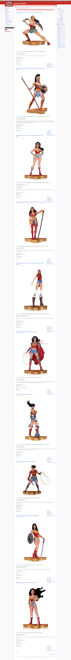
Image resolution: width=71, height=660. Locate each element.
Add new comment (18, 131)
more (57, 48)
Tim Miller (48, 648)
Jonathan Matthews (49, 328)
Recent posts (7, 20)
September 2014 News (50, 459)
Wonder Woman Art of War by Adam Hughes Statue (27, 582)
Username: (61, 13)
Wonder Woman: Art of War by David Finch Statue (26, 331)
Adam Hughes (49, 645)
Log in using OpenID (60, 18)
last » (17, 653)
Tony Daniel (48, 460)
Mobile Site (60, 1)
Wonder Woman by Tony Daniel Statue (24, 394)
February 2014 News (49, 647)
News (64, 1)
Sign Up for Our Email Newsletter (8, 25)
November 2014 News (50, 392)
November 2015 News (50, 133)
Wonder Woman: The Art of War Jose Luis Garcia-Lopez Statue (29, 12)
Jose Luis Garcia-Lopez (50, 64)
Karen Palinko (49, 132)
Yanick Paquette (49, 582)
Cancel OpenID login (60, 19)
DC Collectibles (49, 63)
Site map (7, 23)
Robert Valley (48, 329)
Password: (61, 15)
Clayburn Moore (49, 389)
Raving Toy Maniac (34, 656)
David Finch (48, 390)
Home (17, 5)
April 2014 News (49, 577)
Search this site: (7, 7)
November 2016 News (50, 65)
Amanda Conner (49, 130)
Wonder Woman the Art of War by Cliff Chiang (25, 461)
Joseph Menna (49, 458)
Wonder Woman (49, 66)
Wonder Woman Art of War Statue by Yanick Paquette (27, 515)
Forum (56, 1)
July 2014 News (49, 513)
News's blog (17, 130)
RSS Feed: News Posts (9, 22)
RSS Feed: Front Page (9, 21)
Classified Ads (7, 15)
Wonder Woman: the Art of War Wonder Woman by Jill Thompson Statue (31, 202)
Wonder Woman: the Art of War (51, 67)
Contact (7, 17)
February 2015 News (49, 327)
